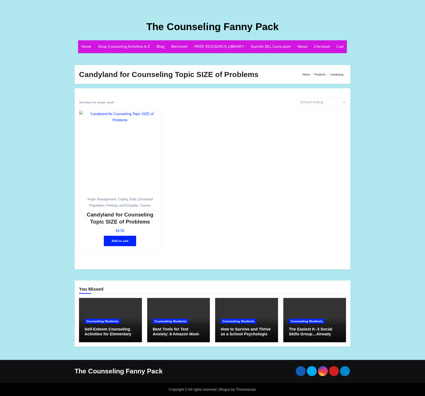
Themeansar (245, 389)
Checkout (322, 46)
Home (86, 46)
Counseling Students (102, 321)
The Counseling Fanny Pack (212, 26)
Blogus (224, 389)
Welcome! (179, 46)
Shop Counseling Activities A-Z (124, 46)
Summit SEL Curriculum (271, 46)
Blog (160, 46)
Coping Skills (127, 199)
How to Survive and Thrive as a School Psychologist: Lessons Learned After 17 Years (246, 336)
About (302, 46)
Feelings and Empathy (122, 205)
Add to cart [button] (120, 241)
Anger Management (101, 199)
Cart (340, 46)
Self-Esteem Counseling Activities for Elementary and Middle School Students (108, 336)
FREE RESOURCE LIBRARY (219, 46)
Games (145, 205)
